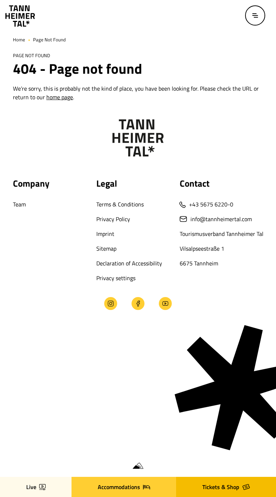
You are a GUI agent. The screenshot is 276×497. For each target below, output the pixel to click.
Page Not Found (49, 39)
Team (19, 204)
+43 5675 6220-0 (211, 204)
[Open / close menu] (255, 15)
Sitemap (106, 248)
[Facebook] (138, 303)
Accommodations (119, 487)
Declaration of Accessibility (129, 263)
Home (19, 39)
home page (59, 97)
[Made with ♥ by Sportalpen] (138, 466)
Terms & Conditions (120, 204)
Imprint (105, 233)
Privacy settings (115, 278)
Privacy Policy (113, 219)
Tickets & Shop (220, 487)
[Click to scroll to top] (11, 450)
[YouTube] (165, 303)
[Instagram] (110, 303)
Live (31, 487)
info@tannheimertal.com (221, 219)
